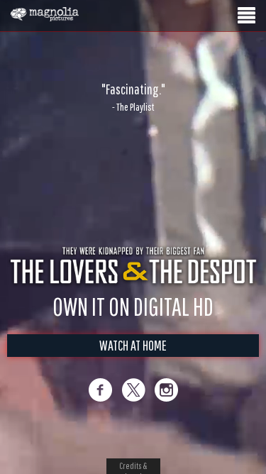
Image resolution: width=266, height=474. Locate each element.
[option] (133, 97)
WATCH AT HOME (133, 345)
